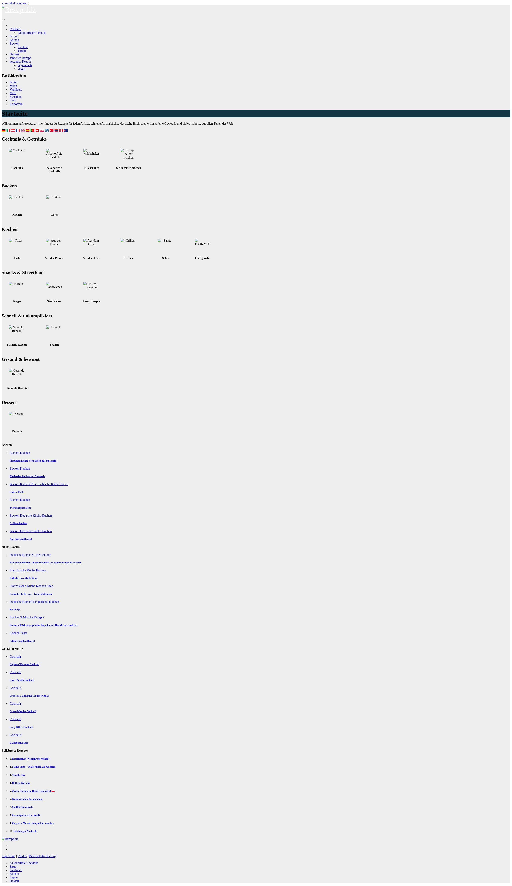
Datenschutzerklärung (42, 856)
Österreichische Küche (45, 484)
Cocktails (15, 29)
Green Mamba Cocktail (23, 711)
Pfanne (46, 554)
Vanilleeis (16, 89)
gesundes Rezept (20, 61)
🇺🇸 (23, 130)
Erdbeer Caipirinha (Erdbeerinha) (29, 695)
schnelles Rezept (20, 58)
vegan (21, 68)
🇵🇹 (32, 130)
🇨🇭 (37, 130)
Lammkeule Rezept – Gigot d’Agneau (31, 593)
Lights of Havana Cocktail (24, 664)
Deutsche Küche (31, 515)
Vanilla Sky (18, 774)
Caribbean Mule (19, 742)
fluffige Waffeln (21, 782)
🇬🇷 (47, 130)
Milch (13, 86)
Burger (14, 36)
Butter (13, 82)
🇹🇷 (52, 130)
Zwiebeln (16, 96)
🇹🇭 (56, 130)
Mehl (13, 93)
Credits (22, 856)
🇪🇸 (28, 130)
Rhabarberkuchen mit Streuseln (27, 476)
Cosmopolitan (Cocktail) (26, 815)
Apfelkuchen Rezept (21, 538)
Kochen (36, 554)
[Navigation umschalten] (3, 19)
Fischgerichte (40, 601)
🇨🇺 (66, 130)
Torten (22, 50)
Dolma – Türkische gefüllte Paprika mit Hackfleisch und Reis (44, 625)
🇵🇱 (42, 130)
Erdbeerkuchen (18, 523)
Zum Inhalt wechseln (15, 3)
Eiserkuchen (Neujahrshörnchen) (30, 758)
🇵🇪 (61, 130)
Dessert (14, 54)
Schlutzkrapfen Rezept (22, 640)
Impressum (8, 856)
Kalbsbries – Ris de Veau (23, 578)
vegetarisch (25, 65)
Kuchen (23, 47)
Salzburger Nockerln (25, 831)
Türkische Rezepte (32, 617)
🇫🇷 (18, 130)
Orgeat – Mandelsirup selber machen (33, 823)
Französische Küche (23, 570)
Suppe (14, 877)
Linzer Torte (17, 491)
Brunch (14, 40)
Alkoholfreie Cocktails (32, 32)
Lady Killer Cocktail (21, 727)
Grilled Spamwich (22, 806)
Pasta (23, 633)
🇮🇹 (8, 130)
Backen (14, 43)
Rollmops (15, 609)
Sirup (13, 866)
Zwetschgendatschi (20, 507)
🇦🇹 (13, 130)
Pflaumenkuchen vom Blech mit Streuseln (33, 460)
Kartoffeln (16, 104)
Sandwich (16, 870)
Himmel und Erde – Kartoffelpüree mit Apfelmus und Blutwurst (45, 562)
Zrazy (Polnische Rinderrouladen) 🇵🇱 (33, 790)
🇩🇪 (4, 130)
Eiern (13, 100)
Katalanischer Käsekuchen (27, 798)
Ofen (50, 586)
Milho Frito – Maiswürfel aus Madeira (34, 766)
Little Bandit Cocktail (22, 680)
